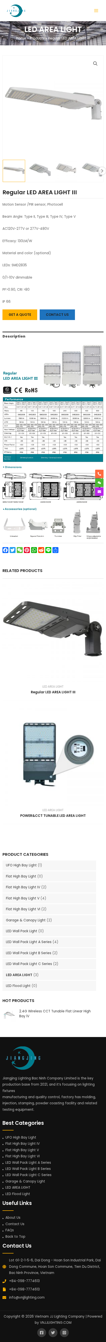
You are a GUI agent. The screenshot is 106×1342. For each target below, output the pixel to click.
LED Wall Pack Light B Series (28, 953)
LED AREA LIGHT (19, 975)
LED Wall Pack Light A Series (29, 942)
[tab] (53, 336)
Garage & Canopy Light (26, 920)
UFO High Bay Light (21, 865)
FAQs (9, 1230)
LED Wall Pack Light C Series (29, 964)
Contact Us (14, 1224)
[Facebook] (41, 1332)
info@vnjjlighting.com (27, 1297)
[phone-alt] (99, 474)
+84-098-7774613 (24, 1281)
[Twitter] (53, 1332)
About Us (12, 1217)
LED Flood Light (18, 986)
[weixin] (99, 483)
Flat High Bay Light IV (23, 887)
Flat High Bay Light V (22, 898)
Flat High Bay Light (21, 876)
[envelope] (99, 491)
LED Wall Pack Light (21, 931)
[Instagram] (64, 1332)
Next (102, 171)
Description (13, 336)
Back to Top (15, 1236)
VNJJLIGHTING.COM (55, 1322)
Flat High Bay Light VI (23, 909)
